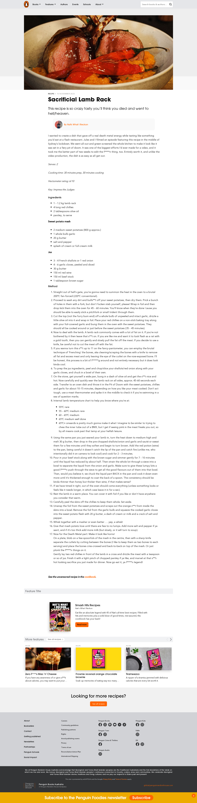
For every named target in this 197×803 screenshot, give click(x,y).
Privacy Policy (107, 779)
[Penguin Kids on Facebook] (137, 724)
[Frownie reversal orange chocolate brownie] (98, 659)
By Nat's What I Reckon (76, 124)
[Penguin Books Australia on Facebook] (100, 724)
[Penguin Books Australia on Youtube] (114, 724)
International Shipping (69, 756)
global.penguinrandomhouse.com (158, 785)
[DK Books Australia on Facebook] (137, 744)
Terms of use (66, 747)
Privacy (63, 743)
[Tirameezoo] (149, 659)
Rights (63, 734)
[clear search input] (170, 4)
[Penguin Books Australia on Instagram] (105, 724)
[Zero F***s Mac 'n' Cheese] (48, 659)
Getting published (32, 736)
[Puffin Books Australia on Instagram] (137, 734)
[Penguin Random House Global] (31, 785)
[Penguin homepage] (26, 4)
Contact (27, 731)
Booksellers (29, 726)
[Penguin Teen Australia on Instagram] (105, 734)
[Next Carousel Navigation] (171, 639)
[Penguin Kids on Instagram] (142, 724)
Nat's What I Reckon (83, 608)
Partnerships (29, 747)
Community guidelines (69, 725)
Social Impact (30, 757)
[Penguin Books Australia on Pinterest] (110, 724)
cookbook (89, 576)
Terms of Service (121, 779)
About (27, 721)
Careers (64, 721)
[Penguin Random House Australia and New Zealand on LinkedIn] (119, 724)
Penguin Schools (31, 752)
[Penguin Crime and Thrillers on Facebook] (100, 744)
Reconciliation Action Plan (71, 751)
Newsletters (29, 741)
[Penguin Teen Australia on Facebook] (100, 734)
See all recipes (98, 703)
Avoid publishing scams (70, 738)
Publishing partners (68, 729)
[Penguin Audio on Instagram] (100, 754)
